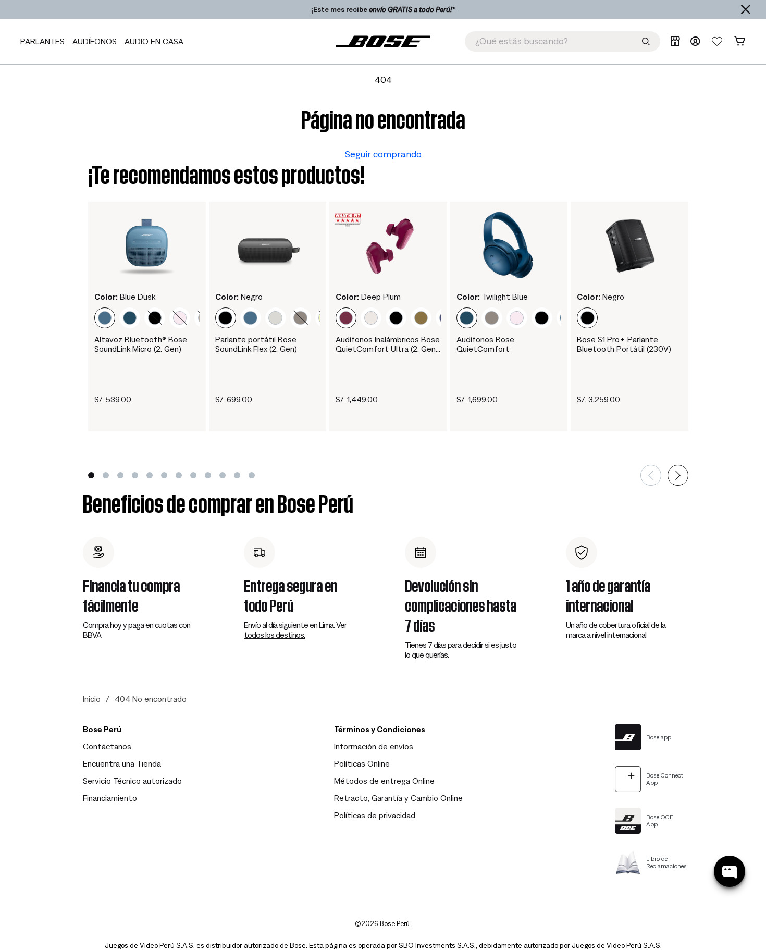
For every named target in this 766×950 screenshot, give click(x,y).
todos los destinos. (274, 634)
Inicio (92, 699)
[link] (383, 41)
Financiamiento (110, 798)
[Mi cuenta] (695, 41)
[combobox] (562, 41)
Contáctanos (107, 746)
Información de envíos (373, 746)
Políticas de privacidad (374, 815)
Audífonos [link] (94, 41)
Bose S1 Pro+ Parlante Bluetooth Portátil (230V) (624, 344)
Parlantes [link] (42, 41)
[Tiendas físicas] (675, 41)
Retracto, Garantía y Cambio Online (398, 798)
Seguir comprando (383, 154)
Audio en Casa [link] (154, 41)
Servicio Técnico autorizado (132, 780)
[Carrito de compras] (740, 41)
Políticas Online (362, 763)
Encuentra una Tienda (122, 763)
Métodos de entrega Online (384, 780)
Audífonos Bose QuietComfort (485, 344)
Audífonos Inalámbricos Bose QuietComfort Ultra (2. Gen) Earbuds (388, 344)
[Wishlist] (717, 41)
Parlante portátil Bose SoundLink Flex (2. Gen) (256, 344)
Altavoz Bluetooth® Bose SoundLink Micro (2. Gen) (140, 344)
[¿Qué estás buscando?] (646, 41)
